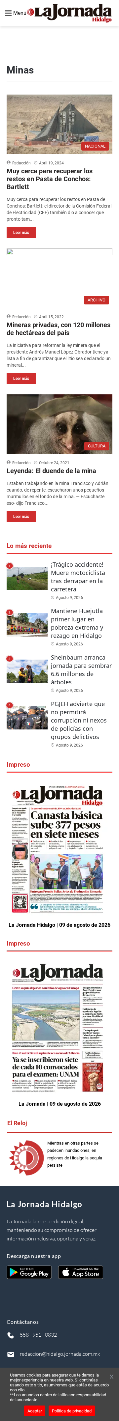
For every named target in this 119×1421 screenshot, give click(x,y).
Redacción (21, 163)
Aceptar (34, 1410)
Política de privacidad (72, 1410)
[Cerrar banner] (111, 1377)
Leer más (21, 232)
